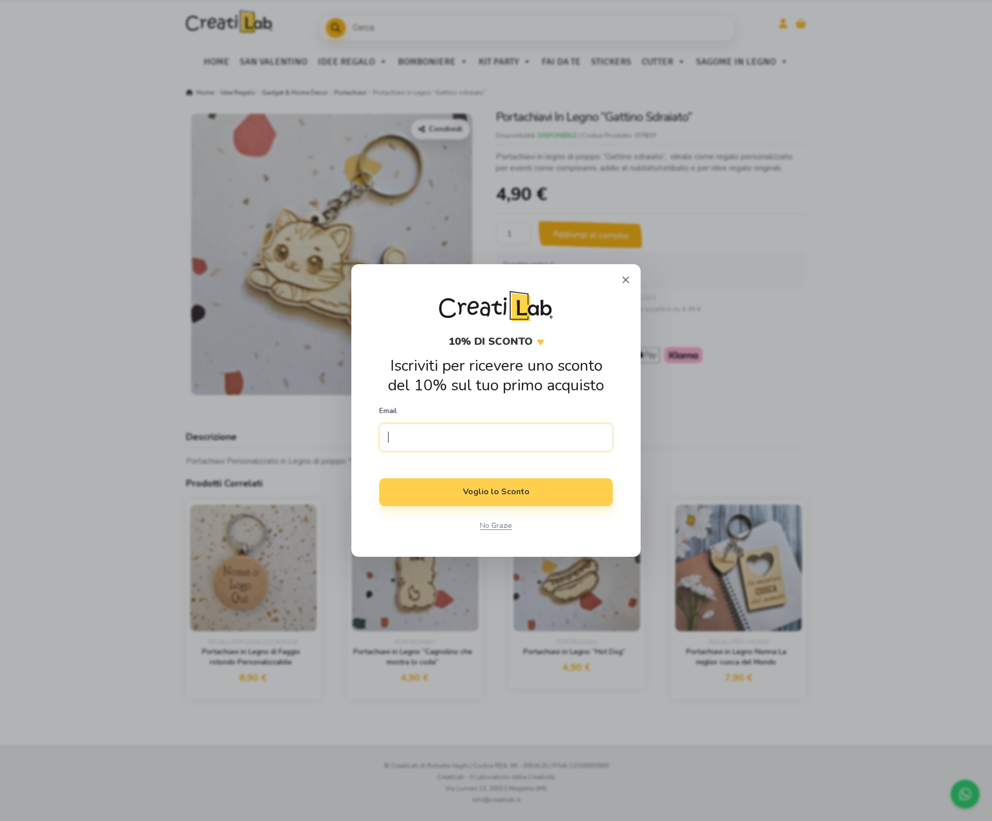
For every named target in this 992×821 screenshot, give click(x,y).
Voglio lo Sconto (496, 491)
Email (388, 411)
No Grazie (496, 525)
